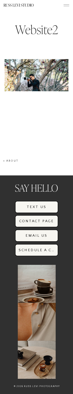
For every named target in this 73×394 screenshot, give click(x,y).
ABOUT (12, 160)
